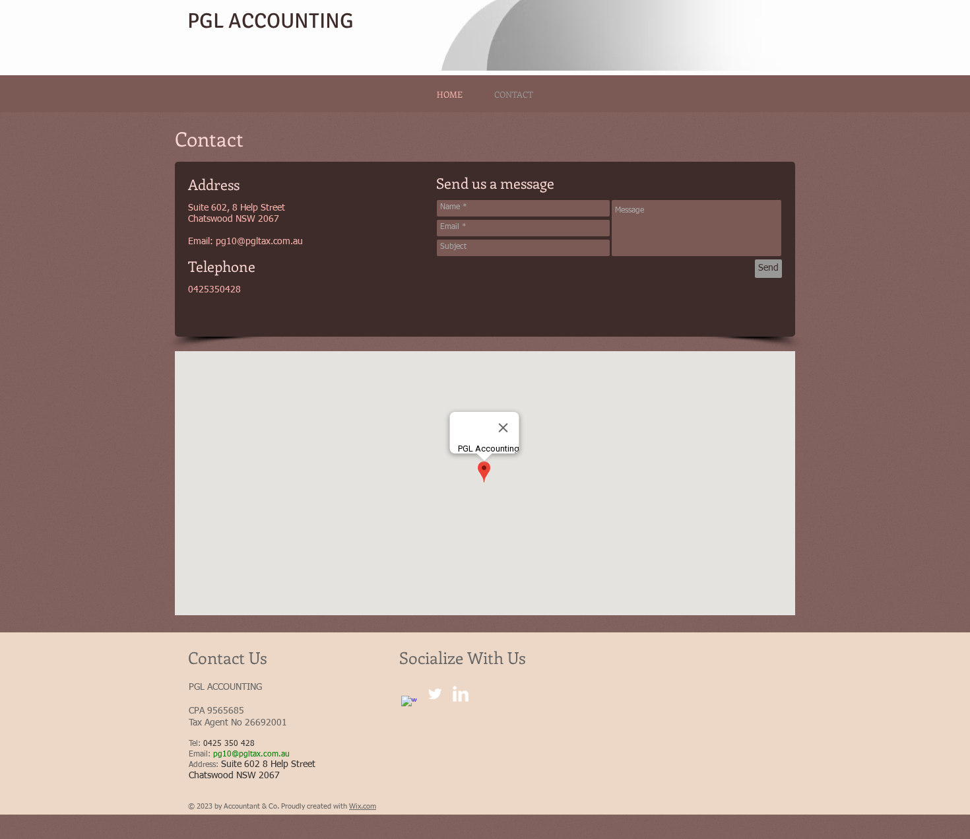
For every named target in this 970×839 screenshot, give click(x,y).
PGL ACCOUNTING (270, 21)
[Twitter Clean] (435, 694)
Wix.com (362, 806)
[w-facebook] (409, 704)
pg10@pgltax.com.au (259, 241)
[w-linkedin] (461, 694)
